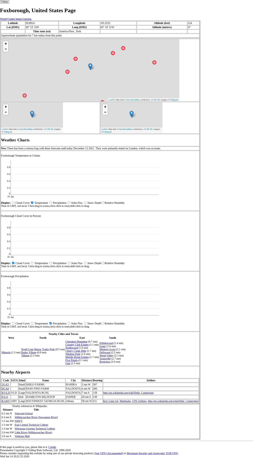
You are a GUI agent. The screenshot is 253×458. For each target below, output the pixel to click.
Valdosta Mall (22, 436)
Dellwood (104, 352)
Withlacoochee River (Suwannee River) (36, 417)
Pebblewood (106, 343)
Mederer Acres (107, 349)
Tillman (25, 355)
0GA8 (5, 388)
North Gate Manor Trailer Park (38, 349)
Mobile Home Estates (77, 357)
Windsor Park (72, 354)
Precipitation (59, 202)
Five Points (71, 360)
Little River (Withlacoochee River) (33, 432)
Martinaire (125, 401)
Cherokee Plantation (76, 341)
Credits (52, 447)
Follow (4, 2)
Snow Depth (94, 202)
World (3, 18)
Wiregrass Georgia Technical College (35, 428)
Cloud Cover (22, 202)
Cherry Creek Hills (75, 350)
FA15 (5, 396)
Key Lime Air (110, 401)
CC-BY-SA (155, 99)
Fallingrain (174, 99)
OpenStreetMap (132, 99)
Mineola (6, 352)
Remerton (104, 361)
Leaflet (111, 99)
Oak (67, 363)
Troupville (105, 358)
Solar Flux (77, 202)
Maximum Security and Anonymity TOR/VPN (152, 453)
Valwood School (24, 413)
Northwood (71, 347)
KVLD (6, 392)
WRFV (19, 421)
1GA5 (5, 384)
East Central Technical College (31, 424)
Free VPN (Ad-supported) (108, 453)
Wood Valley (106, 355)
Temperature (41, 202)
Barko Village (28, 352)
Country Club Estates (77, 344)
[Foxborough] (90, 66)
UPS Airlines (139, 401)
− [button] (6, 49)
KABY (6, 401)
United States (14, 18)
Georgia (27, 18)
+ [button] (6, 44)
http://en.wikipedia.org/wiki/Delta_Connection (128, 392)
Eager (102, 346)
